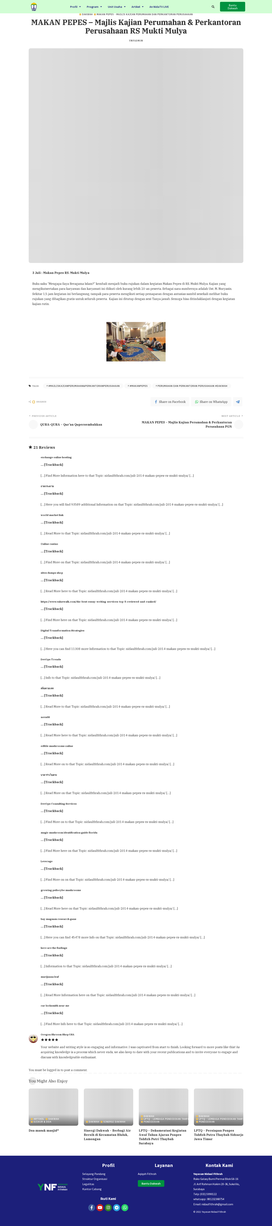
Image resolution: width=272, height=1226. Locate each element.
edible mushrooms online (57, 746)
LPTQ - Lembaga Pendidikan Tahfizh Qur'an (173, 1119)
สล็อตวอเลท (47, 688)
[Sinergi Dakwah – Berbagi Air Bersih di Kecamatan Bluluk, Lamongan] (108, 1107)
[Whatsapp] (124, 1207)
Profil (73, 7)
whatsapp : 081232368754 (208, 1199)
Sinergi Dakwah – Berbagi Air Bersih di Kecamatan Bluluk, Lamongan (107, 1135)
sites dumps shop (52, 572)
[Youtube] (99, 1207)
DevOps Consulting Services (59, 803)
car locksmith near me (55, 1005)
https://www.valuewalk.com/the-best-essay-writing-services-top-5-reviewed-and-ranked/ (98, 601)
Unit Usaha (115, 7)
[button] (75, 6)
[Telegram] (116, 1207)
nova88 (45, 717)
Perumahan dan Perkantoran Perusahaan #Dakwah (192, 386)
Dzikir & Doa (42, 1122)
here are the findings (54, 948)
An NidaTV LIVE (159, 7)
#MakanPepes (139, 386)
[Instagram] (108, 1207)
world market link (52, 515)
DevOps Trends (51, 659)
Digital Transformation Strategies (62, 630)
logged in (53, 1070)
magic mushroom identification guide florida (69, 832)
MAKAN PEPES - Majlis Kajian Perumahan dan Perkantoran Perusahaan (145, 14)
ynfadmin (136, 41)
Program (92, 7)
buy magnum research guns (58, 919)
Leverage (47, 861)
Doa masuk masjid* (44, 1130)
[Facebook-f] (91, 1207)
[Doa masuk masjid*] (53, 1107)
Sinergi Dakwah (114, 1122)
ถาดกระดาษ (47, 486)
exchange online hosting (56, 457)
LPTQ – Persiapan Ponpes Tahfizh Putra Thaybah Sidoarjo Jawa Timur (218, 1135)
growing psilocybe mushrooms (61, 890)
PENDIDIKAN (151, 1122)
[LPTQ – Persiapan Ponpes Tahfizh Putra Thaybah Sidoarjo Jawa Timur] (219, 1107)
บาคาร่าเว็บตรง (49, 774)
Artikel (136, 7)
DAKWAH (87, 14)
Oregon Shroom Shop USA (57, 1034)
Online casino (49, 544)
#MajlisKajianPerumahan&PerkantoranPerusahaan (84, 386)
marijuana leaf (50, 976)
